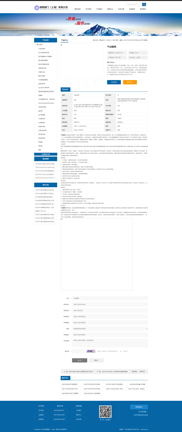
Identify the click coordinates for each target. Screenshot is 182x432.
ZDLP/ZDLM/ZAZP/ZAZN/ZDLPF (47, 103)
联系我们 (143, 9)
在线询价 (114, 82)
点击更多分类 (46, 154)
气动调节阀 (41, 118)
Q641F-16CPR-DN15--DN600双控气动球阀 (115, 389)
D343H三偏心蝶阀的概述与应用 (44, 218)
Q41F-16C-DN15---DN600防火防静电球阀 (114, 371)
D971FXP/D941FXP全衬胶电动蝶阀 (93, 384)
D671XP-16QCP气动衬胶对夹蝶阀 (115, 384)
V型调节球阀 (42, 107)
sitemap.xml (144, 429)
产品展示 (99, 9)
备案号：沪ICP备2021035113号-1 (129, 429)
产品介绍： (65, 89)
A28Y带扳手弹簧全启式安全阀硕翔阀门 (45, 164)
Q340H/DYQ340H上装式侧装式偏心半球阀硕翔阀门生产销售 (45, 174)
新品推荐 (46, 159)
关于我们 (89, 9)
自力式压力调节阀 (43, 87)
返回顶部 (134, 371)
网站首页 (78, 9)
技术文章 (121, 9)
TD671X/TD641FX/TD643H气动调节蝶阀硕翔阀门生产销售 (45, 167)
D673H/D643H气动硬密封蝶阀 (71, 384)
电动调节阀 (41, 138)
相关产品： (65, 378)
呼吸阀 (40, 142)
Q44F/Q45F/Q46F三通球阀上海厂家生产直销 (82, 371)
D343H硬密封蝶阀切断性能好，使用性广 (45, 197)
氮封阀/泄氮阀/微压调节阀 (46, 91)
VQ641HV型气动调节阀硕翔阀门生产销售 (45, 171)
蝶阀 (39, 150)
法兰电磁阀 (41, 115)
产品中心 (108, 40)
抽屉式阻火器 (42, 68)
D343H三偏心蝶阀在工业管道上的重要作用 (45, 193)
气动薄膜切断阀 (43, 80)
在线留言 (132, 9)
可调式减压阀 (42, 130)
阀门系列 (40, 44)
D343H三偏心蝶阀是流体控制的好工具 (45, 221)
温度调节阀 (41, 83)
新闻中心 (110, 9)
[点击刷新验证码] (90, 351)
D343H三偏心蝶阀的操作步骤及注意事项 (45, 214)
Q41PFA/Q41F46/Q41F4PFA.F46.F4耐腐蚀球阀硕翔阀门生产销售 (45, 178)
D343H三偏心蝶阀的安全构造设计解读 (45, 190)
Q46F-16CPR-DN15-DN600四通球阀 (93, 389)
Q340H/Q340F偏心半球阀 (137, 384)
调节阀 (40, 146)
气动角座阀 (41, 48)
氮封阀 (40, 111)
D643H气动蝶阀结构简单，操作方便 (45, 207)
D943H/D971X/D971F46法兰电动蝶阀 (60, 419)
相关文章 (46, 185)
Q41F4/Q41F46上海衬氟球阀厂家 (93, 393)
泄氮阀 (40, 95)
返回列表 (142, 371)
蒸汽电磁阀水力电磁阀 (45, 56)
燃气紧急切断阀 (43, 60)
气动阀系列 (41, 122)
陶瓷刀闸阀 (41, 76)
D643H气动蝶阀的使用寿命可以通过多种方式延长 (45, 204)
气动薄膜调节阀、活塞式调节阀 (47, 99)
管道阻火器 (41, 72)
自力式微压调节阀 (43, 52)
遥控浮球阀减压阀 (43, 64)
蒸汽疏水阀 (41, 134)
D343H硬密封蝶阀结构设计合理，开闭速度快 (45, 200)
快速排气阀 (41, 126)
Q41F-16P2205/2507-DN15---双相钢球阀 (71, 389)
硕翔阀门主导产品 (40, 211)
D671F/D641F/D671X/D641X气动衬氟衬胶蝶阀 (60, 415)
